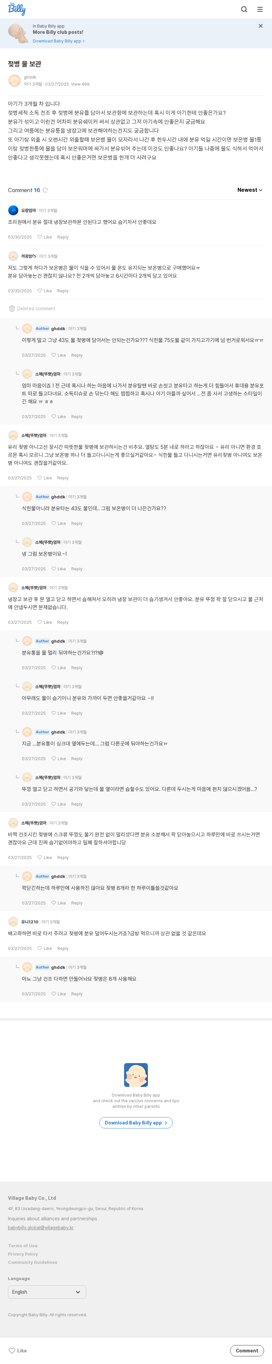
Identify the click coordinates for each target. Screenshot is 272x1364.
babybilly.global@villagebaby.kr (41, 1227)
